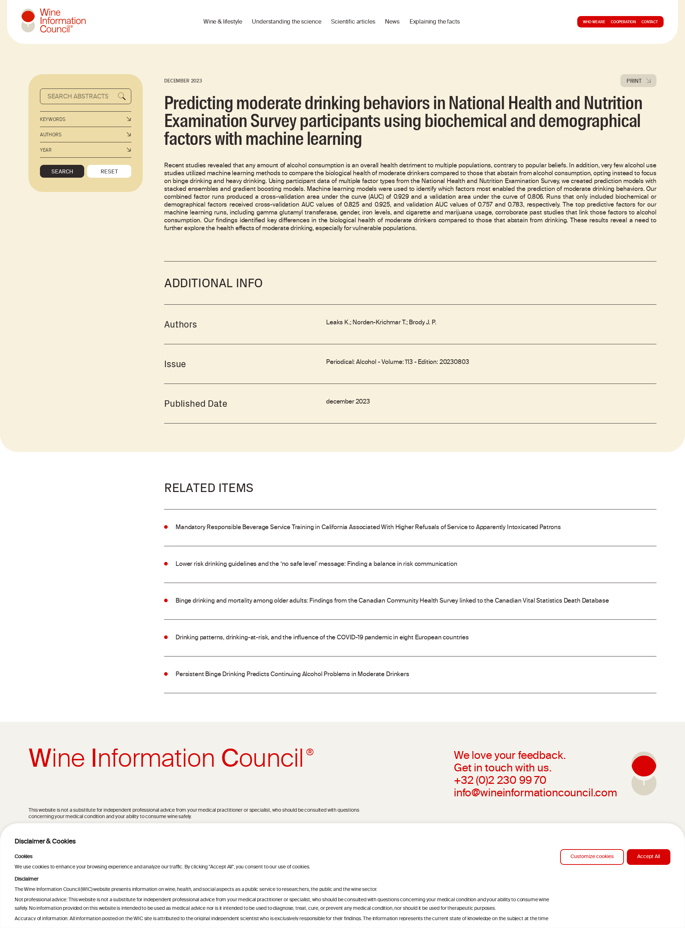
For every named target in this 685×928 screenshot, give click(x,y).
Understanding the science (286, 22)
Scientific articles (353, 22)
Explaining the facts (435, 22)
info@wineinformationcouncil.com (535, 793)
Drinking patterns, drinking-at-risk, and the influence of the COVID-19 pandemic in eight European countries (322, 638)
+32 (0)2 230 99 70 (500, 781)
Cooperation (623, 22)
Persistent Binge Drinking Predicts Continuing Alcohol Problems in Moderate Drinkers (292, 674)
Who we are (594, 22)
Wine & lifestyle (222, 22)
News (392, 22)
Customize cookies (592, 856)
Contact (649, 22)
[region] (342, 875)
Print (634, 80)
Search (62, 171)
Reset (109, 171)
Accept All (648, 856)
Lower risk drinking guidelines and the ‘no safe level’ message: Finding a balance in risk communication (316, 564)
